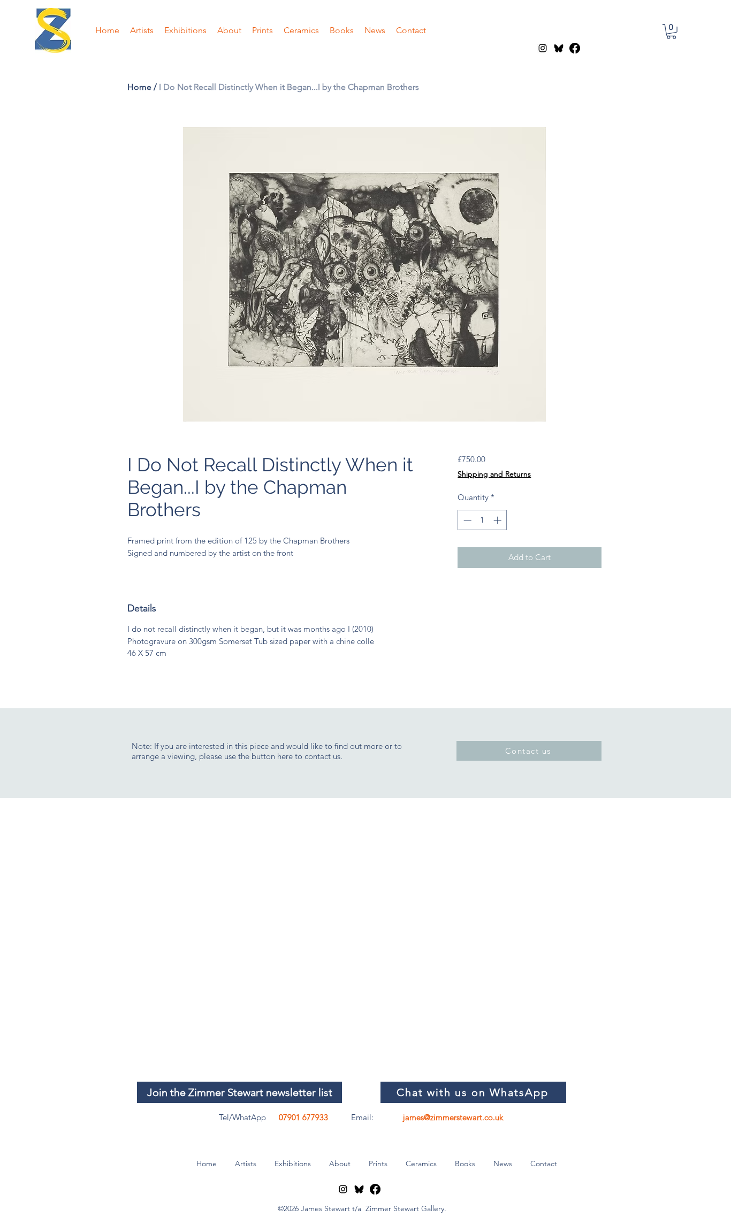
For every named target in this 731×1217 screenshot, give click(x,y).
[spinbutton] (482, 520)
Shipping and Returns (494, 474)
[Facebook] (574, 48)
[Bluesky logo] (558, 48)
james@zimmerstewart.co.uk (453, 1117)
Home (139, 87)
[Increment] (498, 520)
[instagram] (542, 48)
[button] (671, 31)
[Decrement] (466, 520)
